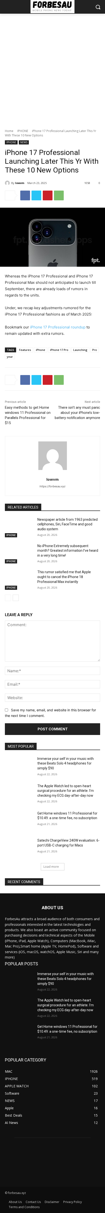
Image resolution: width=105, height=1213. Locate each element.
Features (25, 350)
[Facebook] (25, 195)
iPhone (40, 350)
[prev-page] (8, 598)
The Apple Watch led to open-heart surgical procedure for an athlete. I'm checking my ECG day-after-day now (65, 790)
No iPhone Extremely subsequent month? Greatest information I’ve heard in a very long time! (67, 550)
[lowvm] (8, 183)
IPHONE (22, 131)
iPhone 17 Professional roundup (57, 327)
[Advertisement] (52, 68)
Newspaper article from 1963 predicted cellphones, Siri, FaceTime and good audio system (67, 524)
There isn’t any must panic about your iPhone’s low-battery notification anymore (77, 412)
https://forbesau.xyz (52, 486)
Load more (51, 867)
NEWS (23, 142)
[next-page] (16, 598)
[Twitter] (36, 195)
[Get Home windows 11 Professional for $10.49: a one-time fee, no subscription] (19, 821)
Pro (94, 350)
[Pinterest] (47, 195)
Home (9, 131)
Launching (80, 350)
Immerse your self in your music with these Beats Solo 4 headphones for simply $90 (65, 763)
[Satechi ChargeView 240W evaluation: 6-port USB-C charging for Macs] (19, 848)
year (10, 356)
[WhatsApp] (59, 195)
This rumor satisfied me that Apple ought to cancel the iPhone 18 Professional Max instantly (64, 576)
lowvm (19, 183)
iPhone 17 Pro (59, 350)
